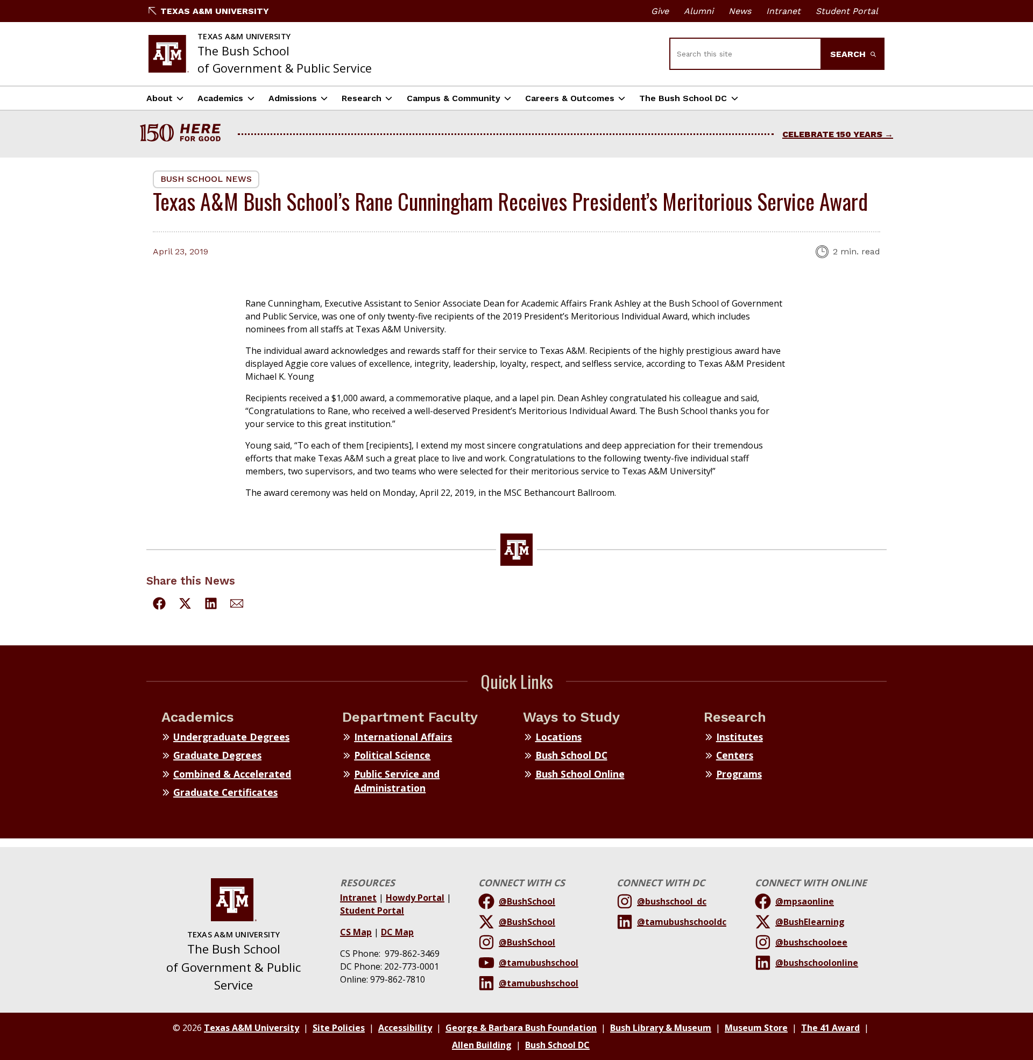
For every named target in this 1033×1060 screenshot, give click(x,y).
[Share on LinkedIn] (211, 605)
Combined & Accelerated (232, 773)
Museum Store (756, 1028)
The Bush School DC (683, 98)
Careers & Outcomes (569, 98)
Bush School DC (571, 755)
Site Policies (339, 1028)
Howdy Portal (415, 898)
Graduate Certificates (225, 792)
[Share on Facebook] (159, 605)
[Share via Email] (237, 605)
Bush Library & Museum (660, 1028)
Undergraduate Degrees (231, 736)
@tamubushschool (538, 963)
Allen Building (482, 1045)
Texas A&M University (214, 11)
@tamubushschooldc (681, 922)
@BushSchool (527, 901)
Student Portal (847, 11)
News (739, 11)
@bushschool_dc (671, 901)
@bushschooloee (811, 942)
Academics (220, 98)
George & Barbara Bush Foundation (521, 1028)
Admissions (292, 98)
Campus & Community (453, 98)
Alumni (698, 11)
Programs (739, 773)
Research (361, 98)
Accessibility (405, 1028)
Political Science (392, 755)
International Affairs (403, 736)
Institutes (739, 736)
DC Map (397, 932)
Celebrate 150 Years (832, 134)
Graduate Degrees (217, 755)
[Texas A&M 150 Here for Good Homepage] (184, 134)
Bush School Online (580, 773)
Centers (734, 755)
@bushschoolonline (816, 963)
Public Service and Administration (397, 780)
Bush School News (206, 179)
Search (849, 54)
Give (660, 11)
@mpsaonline (804, 901)
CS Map (356, 932)
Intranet (783, 11)
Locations (558, 736)
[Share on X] (185, 605)
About (159, 98)
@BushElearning (810, 922)
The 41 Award (830, 1028)
